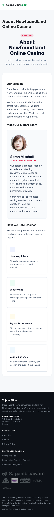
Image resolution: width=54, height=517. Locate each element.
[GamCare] (11, 474)
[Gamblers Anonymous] (5, 480)
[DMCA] (25, 480)
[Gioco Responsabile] (6, 487)
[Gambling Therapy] (14, 480)
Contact (5, 439)
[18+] (4, 474)
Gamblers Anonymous (12, 464)
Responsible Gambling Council (15, 460)
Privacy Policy (8, 444)
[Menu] (49, 5)
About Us (6, 435)
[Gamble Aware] (29, 474)
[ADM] (37, 480)
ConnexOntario (9, 456)
